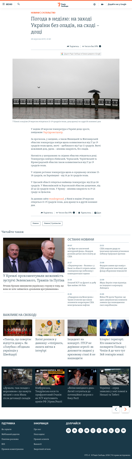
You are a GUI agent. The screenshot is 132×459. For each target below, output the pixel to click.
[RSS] (111, 430)
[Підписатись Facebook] (68, 430)
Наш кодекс (39, 434)
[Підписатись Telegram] (105, 430)
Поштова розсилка (10, 439)
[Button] (73, 46)
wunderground (56, 199)
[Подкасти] (94, 4)
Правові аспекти (41, 439)
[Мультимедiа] (102, 4)
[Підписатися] (123, 430)
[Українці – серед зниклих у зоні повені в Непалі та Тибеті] (114, 377)
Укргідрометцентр (53, 132)
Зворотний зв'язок (42, 449)
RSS (3, 444)
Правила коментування (12, 449)
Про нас (37, 429)
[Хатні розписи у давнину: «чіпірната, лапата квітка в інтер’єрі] (49, 328)
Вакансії (38, 444)
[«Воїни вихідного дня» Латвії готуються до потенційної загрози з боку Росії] (82, 377)
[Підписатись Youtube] (86, 430)
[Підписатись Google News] (74, 430)
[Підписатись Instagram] (92, 430)
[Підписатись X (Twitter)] (80, 430)
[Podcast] (117, 430)
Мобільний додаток (11, 434)
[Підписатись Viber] (99, 430)
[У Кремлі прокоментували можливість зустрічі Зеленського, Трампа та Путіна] (33, 255)
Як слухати (6, 429)
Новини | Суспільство (43, 13)
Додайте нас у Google (117, 4)
